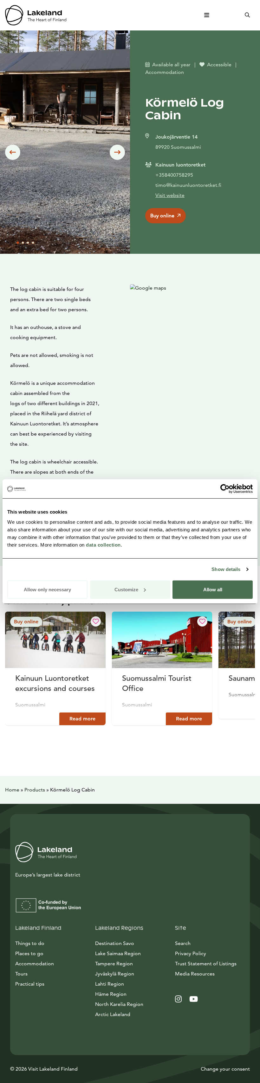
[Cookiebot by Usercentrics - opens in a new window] (225, 489)
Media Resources (210, 973)
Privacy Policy (190, 953)
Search (183, 943)
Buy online (162, 216)
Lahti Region (109, 984)
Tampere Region (114, 964)
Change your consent (225, 1069)
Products (34, 790)
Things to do (29, 943)
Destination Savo (114, 943)
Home (12, 790)
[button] (12, 152)
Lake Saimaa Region (118, 953)
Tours (21, 974)
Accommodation (34, 964)
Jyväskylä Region (114, 974)
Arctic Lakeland (112, 1014)
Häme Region (111, 994)
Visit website (170, 195)
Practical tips (29, 984)
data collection (103, 544)
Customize (126, 589)
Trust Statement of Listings (206, 964)
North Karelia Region (119, 1004)
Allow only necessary (47, 589)
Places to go (29, 953)
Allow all (212, 589)
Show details (225, 569)
